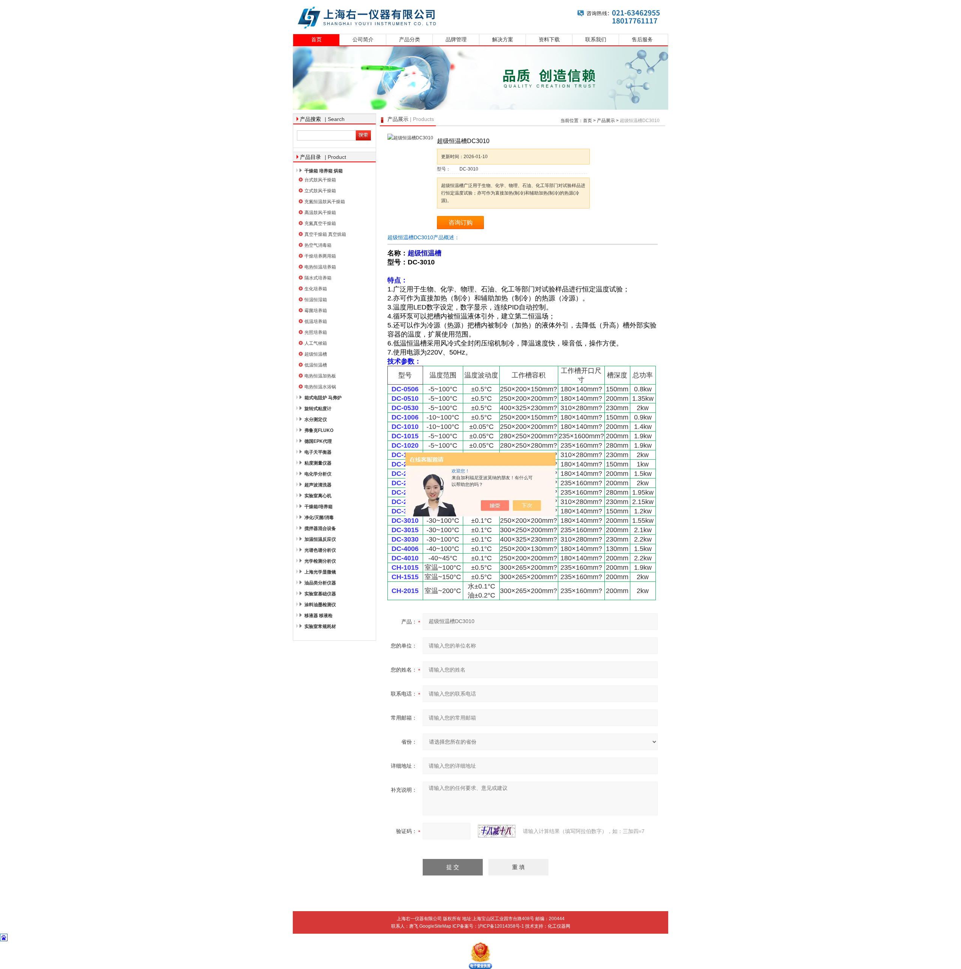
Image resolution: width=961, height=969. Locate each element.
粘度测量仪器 (317, 463)
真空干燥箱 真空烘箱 (325, 234)
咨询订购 (461, 222)
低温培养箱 (315, 321)
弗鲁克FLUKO (318, 430)
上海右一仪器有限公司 (480, 16)
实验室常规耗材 (320, 626)
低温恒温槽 (315, 365)
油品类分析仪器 (320, 583)
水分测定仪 (315, 419)
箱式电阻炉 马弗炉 (323, 397)
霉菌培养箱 (315, 310)
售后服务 (642, 39)
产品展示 (606, 120)
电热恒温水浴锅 (320, 386)
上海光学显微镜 (320, 572)
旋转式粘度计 (317, 408)
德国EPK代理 (318, 441)
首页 (316, 39)
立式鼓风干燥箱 (320, 190)
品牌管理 (456, 39)
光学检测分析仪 (320, 561)
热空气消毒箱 (317, 245)
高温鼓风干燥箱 (320, 212)
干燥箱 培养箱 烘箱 (323, 171)
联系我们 (595, 39)
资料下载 (549, 39)
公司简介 (363, 39)
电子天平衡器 (317, 452)
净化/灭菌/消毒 (319, 517)
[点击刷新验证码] (496, 831)
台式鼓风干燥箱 (320, 180)
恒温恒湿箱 (315, 299)
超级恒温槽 (315, 354)
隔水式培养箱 (317, 278)
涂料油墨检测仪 (320, 604)
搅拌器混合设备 (320, 528)
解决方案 (502, 39)
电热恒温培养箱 (320, 267)
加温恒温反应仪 (320, 539)
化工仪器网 (559, 926)
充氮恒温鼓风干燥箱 (324, 201)
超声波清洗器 (317, 485)
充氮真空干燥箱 (320, 223)
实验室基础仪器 (320, 593)
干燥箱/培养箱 (318, 506)
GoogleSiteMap (435, 926)
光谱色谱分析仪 (320, 550)
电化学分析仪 (317, 474)
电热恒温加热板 (320, 376)
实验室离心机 (317, 495)
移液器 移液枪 (318, 615)
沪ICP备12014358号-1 (501, 926)
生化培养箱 (315, 288)
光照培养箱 (315, 332)
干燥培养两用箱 (320, 256)
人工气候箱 (315, 343)
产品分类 (409, 39)
